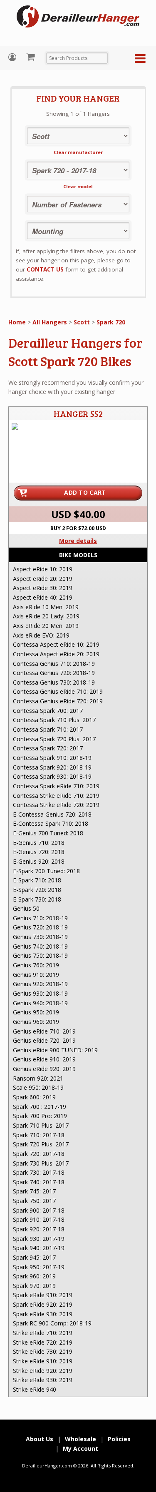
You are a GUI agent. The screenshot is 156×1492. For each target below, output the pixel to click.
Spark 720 (111, 322)
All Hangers (49, 322)
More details (78, 541)
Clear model (78, 186)
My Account (13, 57)
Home (17, 322)
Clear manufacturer (78, 152)
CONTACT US (45, 269)
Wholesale (80, 1439)
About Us (39, 1439)
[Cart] (31, 56)
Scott (82, 322)
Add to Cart (85, 492)
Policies (119, 1439)
